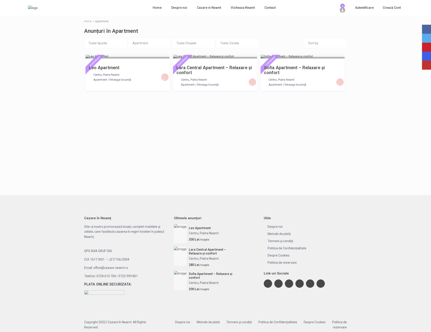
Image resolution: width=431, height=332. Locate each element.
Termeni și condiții (280, 241)
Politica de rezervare (282, 262)
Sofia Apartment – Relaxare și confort (294, 70)
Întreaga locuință (120, 79)
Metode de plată (279, 234)
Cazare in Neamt (209, 7)
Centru (97, 74)
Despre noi (179, 7)
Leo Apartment (104, 67)
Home (157, 7)
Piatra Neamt (111, 74)
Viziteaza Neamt (243, 7)
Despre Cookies (279, 255)
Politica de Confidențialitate (287, 248)
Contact (270, 7)
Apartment (100, 79)
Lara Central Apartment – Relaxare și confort (214, 70)
